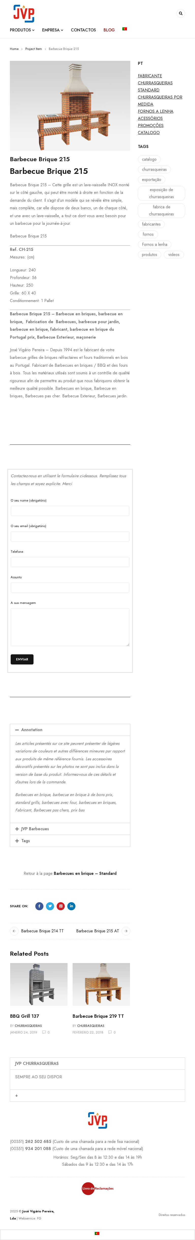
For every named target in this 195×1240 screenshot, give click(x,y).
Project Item (33, 48)
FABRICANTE (150, 76)
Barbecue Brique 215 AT (97, 931)
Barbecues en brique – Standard (85, 873)
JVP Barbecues (35, 829)
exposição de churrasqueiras (161, 193)
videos (174, 254)
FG (39, 1218)
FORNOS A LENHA (155, 111)
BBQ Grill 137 (24, 1016)
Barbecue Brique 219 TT (98, 1016)
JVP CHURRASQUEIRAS (37, 1063)
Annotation (31, 730)
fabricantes (151, 224)
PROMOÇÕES (151, 125)
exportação (151, 179)
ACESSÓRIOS (150, 118)
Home (14, 48)
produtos (149, 254)
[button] (70, 730)
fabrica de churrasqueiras (161, 210)
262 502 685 (38, 1141)
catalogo (149, 159)
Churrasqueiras (28, 1025)
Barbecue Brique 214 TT (42, 931)
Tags (25, 841)
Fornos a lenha (154, 244)
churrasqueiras (154, 169)
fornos (148, 234)
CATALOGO (149, 133)
